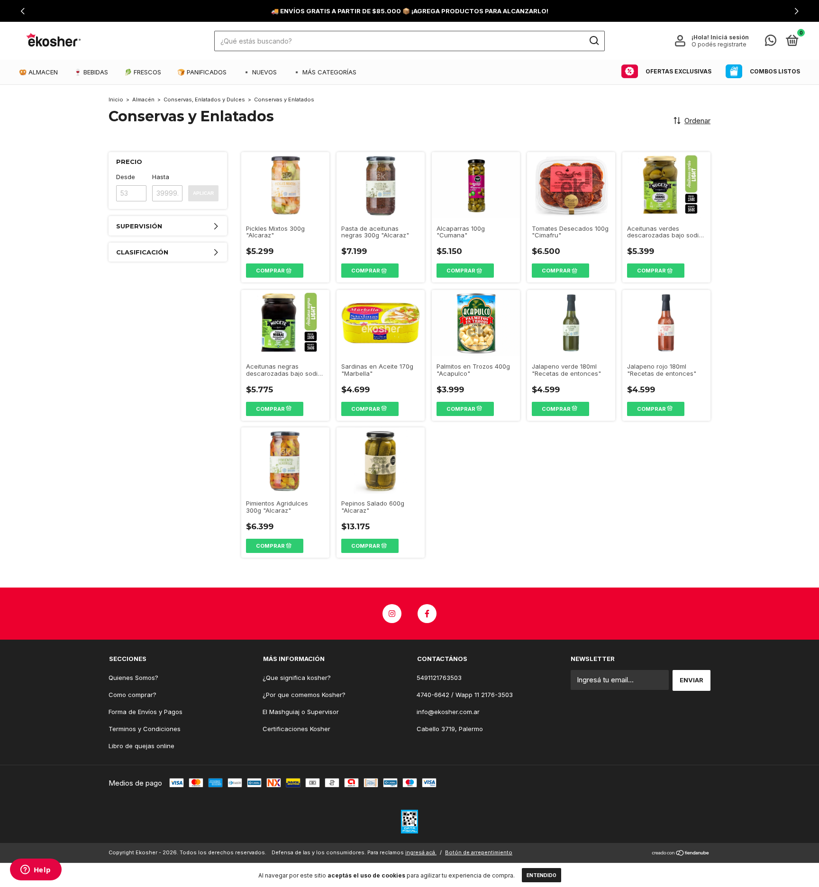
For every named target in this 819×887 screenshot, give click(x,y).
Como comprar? (132, 694)
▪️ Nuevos (260, 72)
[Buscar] (593, 40)
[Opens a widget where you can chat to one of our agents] (35, 870)
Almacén (143, 99)
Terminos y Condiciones (145, 729)
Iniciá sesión (729, 37)
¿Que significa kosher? (297, 677)
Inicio (116, 99)
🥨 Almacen (38, 72)
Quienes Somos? (133, 677)
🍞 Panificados (202, 72)
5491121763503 (439, 677)
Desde (125, 177)
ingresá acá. (421, 852)
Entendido (541, 875)
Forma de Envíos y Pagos (145, 711)
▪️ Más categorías (324, 72)
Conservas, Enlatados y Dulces (204, 99)
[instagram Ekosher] (391, 613)
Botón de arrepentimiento (478, 852)
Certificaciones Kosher (296, 729)
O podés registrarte (719, 44)
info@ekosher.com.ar (448, 711)
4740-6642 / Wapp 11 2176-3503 (465, 694)
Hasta (160, 177)
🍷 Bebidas (91, 72)
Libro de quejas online (141, 746)
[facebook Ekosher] (427, 613)
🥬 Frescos (142, 72)
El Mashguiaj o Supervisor (301, 711)
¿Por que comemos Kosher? (304, 694)
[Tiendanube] (680, 853)
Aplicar (203, 193)
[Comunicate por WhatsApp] (770, 42)
